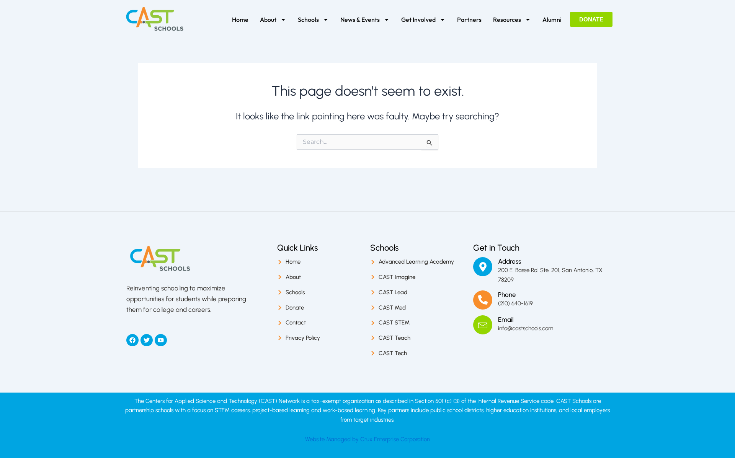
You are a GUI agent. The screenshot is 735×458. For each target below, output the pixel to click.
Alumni (552, 19)
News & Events (360, 19)
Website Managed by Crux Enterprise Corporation (367, 439)
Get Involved (418, 19)
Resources (507, 19)
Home (240, 19)
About (268, 19)
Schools (308, 19)
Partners (469, 19)
